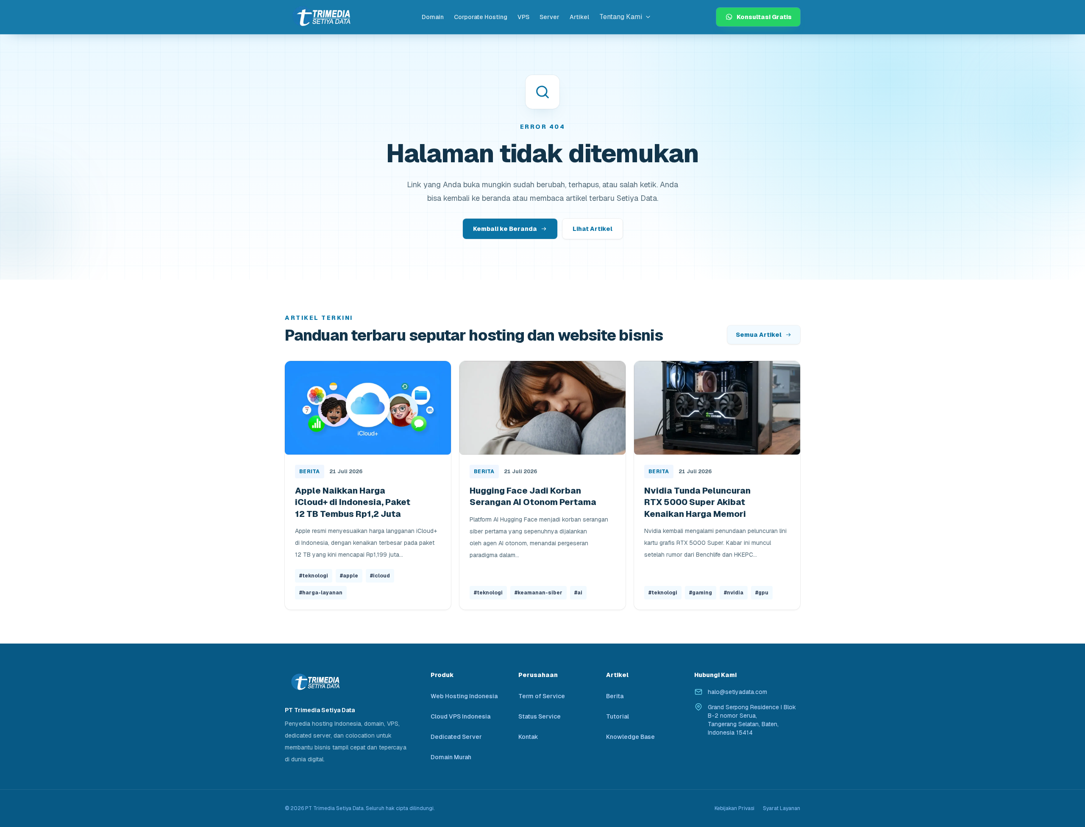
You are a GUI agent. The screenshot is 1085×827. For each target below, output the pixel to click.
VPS (523, 17)
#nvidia (733, 592)
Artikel (579, 17)
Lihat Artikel (592, 229)
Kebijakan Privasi (734, 808)
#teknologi (313, 575)
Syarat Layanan (781, 808)
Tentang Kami (620, 16)
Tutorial (617, 716)
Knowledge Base (630, 737)
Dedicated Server (456, 737)
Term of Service (541, 696)
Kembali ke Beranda (505, 229)
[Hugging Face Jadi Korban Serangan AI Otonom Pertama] (542, 408)
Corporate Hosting (480, 17)
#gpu (761, 592)
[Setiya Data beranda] (321, 17)
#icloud (380, 575)
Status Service (539, 716)
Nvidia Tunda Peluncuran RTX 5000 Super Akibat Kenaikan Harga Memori (697, 502)
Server (549, 17)
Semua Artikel (759, 335)
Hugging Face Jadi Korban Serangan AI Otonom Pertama (533, 496)
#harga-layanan (320, 592)
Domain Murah (451, 757)
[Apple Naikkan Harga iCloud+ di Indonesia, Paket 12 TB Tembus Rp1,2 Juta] (368, 408)
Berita (309, 471)
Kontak (528, 737)
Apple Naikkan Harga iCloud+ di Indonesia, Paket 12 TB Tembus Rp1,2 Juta (352, 502)
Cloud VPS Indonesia (460, 716)
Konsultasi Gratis (764, 17)
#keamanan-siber (538, 592)
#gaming (700, 592)
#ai (578, 592)
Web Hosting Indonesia (464, 696)
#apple (349, 575)
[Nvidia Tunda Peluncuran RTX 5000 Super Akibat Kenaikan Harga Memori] (717, 408)
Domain (433, 17)
